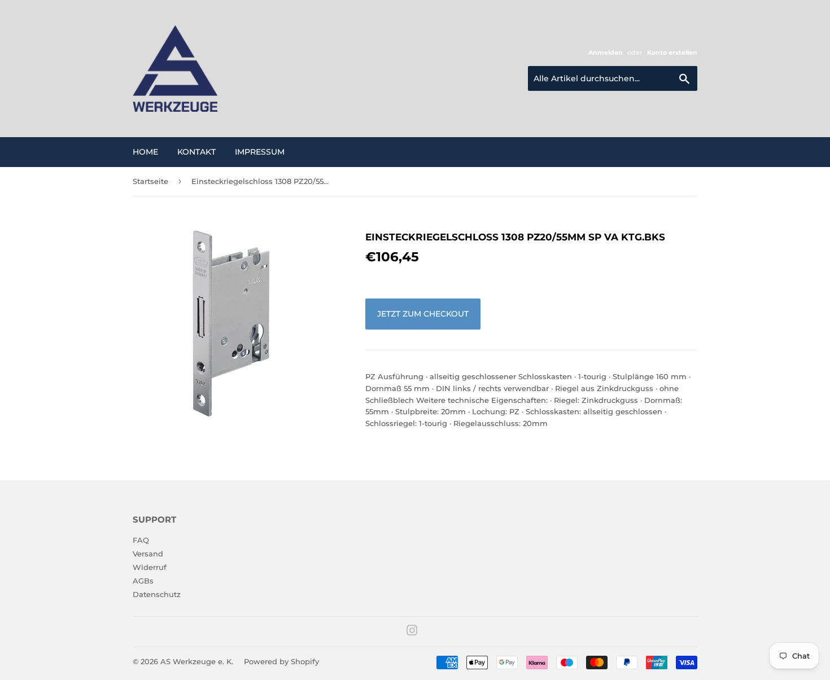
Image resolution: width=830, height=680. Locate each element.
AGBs (143, 580)
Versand (148, 553)
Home (145, 152)
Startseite (150, 181)
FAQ (141, 540)
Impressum (260, 152)
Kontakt (196, 152)
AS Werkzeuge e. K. (196, 661)
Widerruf (150, 567)
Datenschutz (157, 594)
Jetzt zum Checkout (423, 314)
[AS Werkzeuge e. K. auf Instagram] (412, 632)
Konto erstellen (672, 52)
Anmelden (605, 52)
